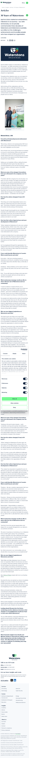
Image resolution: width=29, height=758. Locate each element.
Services (4, 686)
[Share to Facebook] (12, 40)
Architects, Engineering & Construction (7, 697)
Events (3, 714)
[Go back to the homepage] (6, 3)
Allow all (14, 398)
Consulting (4, 688)
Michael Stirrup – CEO (7, 135)
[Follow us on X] (12, 681)
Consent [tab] (5, 353)
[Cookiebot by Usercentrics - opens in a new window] (20, 350)
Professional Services (21, 702)
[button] (25, 3)
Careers (3, 723)
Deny (14, 407)
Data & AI (18, 688)
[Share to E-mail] (14, 40)
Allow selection (15, 403)
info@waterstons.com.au (9, 669)
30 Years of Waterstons (19, 7)
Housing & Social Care (21, 698)
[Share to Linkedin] (10, 40)
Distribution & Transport (7, 700)
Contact (3, 725)
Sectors (3, 694)
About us (4, 719)
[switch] (25, 383)
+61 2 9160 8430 (7, 665)
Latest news (4, 716)
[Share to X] (8, 40)
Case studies (5, 712)
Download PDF (27, 15)
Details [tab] (14, 353)
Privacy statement (6, 730)
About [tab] (23, 353)
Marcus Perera (7, 575)
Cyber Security (19, 690)
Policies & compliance (7, 728)
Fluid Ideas (18, 733)
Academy (4, 707)
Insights (7, 7)
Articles (11, 7)
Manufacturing (19, 700)
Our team (4, 721)
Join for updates (4, 680)
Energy (17, 696)
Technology (4, 690)
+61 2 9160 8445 (10, 667)
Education (4, 702)
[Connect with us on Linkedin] (15, 681)
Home (3, 7)
